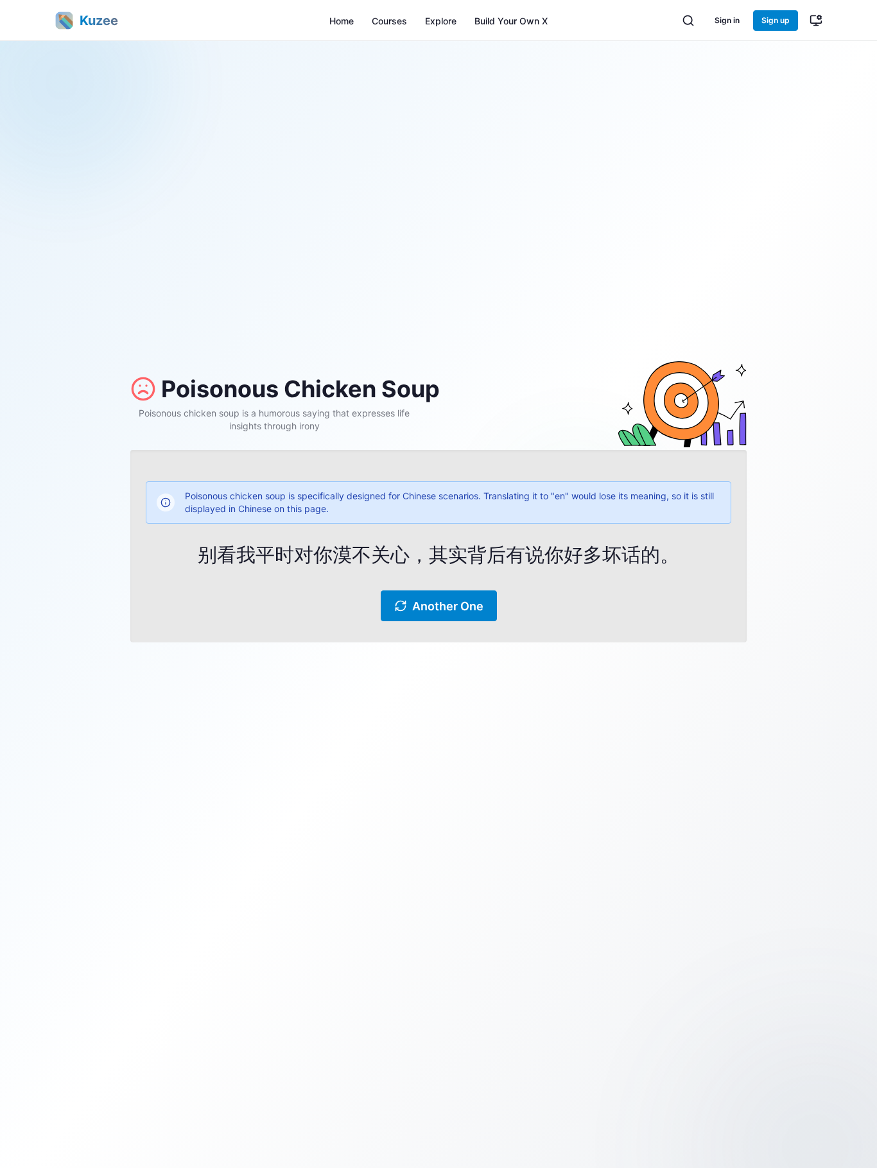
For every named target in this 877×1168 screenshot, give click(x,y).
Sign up (775, 20)
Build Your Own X (511, 20)
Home (341, 20)
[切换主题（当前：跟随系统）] (816, 20)
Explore (440, 20)
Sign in (727, 20)
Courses (389, 20)
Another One (447, 606)
